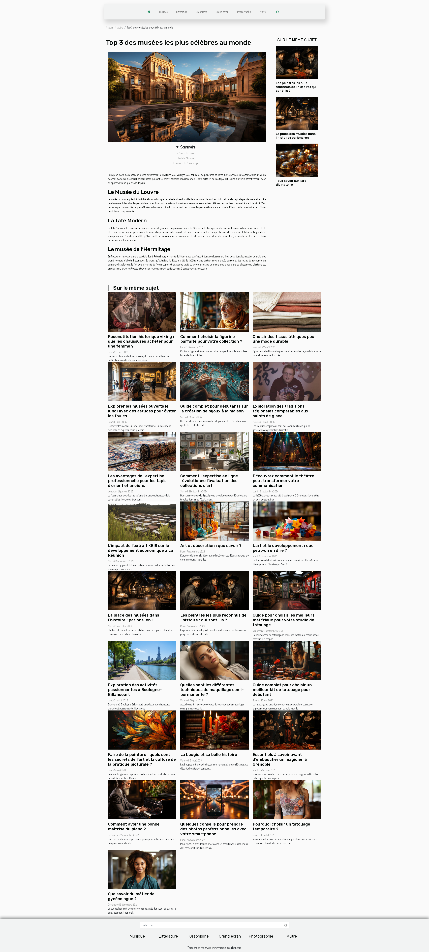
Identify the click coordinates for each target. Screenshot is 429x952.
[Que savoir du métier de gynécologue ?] (142, 869)
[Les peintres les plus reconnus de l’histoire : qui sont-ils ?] (297, 62)
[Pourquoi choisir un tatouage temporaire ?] (287, 799)
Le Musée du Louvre (186, 153)
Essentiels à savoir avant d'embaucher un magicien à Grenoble (280, 759)
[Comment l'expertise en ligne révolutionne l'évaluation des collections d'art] (214, 451)
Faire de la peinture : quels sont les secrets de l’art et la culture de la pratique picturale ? (142, 759)
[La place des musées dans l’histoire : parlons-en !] (297, 113)
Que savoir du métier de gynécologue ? (131, 896)
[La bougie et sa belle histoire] (214, 729)
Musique (163, 11)
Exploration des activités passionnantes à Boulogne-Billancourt (135, 690)
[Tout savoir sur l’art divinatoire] (297, 160)
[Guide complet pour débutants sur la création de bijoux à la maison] (214, 381)
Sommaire (188, 146)
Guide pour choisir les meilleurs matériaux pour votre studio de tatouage (284, 620)
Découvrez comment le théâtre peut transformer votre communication (283, 481)
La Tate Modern (186, 158)
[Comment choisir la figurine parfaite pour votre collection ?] (214, 311)
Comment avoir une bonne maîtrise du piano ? (134, 826)
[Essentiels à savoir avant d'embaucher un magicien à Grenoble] (287, 729)
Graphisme (201, 11)
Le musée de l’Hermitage (185, 163)
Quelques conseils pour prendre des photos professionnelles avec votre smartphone (213, 829)
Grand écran (222, 11)
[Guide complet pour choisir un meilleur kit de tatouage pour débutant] (287, 660)
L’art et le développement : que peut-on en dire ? (283, 548)
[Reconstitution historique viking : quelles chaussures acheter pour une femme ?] (142, 311)
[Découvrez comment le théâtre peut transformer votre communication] (287, 451)
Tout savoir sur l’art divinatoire (291, 183)
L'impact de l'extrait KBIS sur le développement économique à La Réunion (140, 550)
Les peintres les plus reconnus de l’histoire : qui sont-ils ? (296, 87)
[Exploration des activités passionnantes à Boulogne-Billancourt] (142, 660)
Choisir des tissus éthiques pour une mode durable (284, 339)
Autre (263, 11)
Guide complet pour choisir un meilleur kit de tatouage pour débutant (282, 690)
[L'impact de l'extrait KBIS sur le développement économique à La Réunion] (142, 520)
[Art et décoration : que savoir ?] (214, 520)
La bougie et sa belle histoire (208, 754)
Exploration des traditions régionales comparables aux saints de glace (280, 411)
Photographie (244, 11)
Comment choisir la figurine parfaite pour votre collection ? (211, 339)
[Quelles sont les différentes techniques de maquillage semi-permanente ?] (214, 660)
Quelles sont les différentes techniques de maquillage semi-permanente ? (212, 690)
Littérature (181, 11)
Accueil (109, 27)
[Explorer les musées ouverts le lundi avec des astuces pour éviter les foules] (142, 381)
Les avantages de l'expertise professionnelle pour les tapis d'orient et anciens (137, 481)
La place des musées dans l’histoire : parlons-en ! (296, 136)
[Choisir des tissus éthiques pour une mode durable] (287, 311)
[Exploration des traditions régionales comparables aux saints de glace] (287, 381)
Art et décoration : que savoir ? (210, 545)
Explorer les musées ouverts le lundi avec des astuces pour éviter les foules (142, 411)
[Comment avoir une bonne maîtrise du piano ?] (142, 799)
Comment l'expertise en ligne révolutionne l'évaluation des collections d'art (209, 481)
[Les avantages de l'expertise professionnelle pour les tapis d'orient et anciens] (142, 451)
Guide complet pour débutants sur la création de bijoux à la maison (214, 408)
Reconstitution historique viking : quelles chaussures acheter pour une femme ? (141, 341)
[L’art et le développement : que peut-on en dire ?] (287, 520)
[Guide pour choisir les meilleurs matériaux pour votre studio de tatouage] (287, 590)
